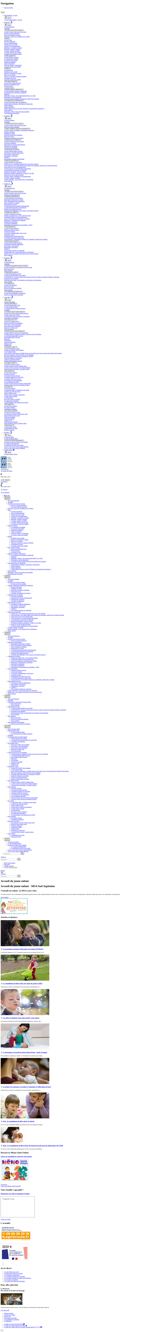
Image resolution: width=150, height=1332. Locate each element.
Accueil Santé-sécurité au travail (13, 242)
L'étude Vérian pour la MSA (12, 315)
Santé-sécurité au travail (11, 241)
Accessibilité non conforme (11, 1319)
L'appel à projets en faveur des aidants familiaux (17, 367)
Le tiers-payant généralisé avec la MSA (15, 275)
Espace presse (9, 425)
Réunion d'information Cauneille (13, 361)
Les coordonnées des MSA (11, 382)
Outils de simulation (9, 417)
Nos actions (8, 386)
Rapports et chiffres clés (10, 328)
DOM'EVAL (7, 345)
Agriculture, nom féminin (11, 318)
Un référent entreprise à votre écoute (14, 238)
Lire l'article (4, 1310)
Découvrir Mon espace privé (12, 415)
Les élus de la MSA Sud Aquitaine (13, 440)
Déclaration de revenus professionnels (14, 144)
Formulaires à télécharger (11, 422)
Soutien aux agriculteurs (11, 160)
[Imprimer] (2, 872)
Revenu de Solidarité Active (12, 84)
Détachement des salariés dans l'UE (14, 236)
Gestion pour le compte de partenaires (14, 394)
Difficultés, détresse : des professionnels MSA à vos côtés (20, 95)
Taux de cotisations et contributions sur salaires (17, 218)
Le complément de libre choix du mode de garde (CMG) (22, 983)
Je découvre (4, 1184)
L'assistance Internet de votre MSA (13, 377)
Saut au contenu (8, 7)
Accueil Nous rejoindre (10, 406)
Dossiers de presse (9, 430)
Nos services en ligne (10, 410)
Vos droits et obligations (10, 147)
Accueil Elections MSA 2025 (12, 305)
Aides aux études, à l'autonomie (13, 65)
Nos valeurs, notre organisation (12, 324)
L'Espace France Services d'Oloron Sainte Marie (17, 383)
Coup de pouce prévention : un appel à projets (16, 369)
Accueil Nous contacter (10, 372)
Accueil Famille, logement (11, 57)
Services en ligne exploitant (11, 127)
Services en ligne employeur (12, 195)
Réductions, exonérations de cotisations (15, 220)
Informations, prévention (11, 156)
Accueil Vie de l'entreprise (11, 228)
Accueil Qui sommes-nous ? (12, 321)
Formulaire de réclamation (11, 278)
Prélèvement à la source (10, 204)
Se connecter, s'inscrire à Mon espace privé (16, 414)
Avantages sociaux (9, 234)
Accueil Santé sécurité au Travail (13, 151)
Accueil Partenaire (9, 262)
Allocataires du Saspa (10, 78)
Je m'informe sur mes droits (11, 113)
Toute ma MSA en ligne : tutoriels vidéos (15, 423)
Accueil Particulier (9, 27)
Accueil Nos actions (9, 388)
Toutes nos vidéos (6, 1219)
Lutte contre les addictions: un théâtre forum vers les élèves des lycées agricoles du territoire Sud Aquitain (33, 353)
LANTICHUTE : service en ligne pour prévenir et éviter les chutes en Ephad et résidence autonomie (31, 277)
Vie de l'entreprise (9, 226)
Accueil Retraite (8, 70)
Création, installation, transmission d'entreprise (17, 128)
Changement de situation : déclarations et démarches (18, 104)
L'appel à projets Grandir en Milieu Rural (15, 366)
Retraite (7, 68)
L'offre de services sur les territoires (14, 331)
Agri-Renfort (7, 340)
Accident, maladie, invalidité (12, 51)
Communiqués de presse (11, 428)
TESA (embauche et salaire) (12, 203)
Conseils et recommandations (12, 46)
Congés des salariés (9, 231)
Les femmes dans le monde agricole (14, 311)
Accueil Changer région (10, 454)
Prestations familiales (10, 62)
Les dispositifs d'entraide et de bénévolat (15, 207)
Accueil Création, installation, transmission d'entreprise (19, 130)
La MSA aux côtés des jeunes (12, 391)
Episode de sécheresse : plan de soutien (15, 172)
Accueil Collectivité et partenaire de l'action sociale (18, 267)
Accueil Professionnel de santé (12, 274)
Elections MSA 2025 (10, 303)
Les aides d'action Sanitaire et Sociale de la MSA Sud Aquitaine (21, 99)
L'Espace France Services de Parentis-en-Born (17, 385)
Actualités (7, 28)
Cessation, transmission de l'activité (13, 138)
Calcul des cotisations (10, 143)
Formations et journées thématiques (13, 153)
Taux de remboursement (10, 43)
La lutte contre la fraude (10, 396)
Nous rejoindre (8, 404)
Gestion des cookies (9, 1315)
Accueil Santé (8, 40)
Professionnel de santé (11, 272)
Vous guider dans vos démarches (13, 100)
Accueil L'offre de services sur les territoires (16, 332)
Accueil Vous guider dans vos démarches (15, 102)
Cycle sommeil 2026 (9, 351)
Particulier (7, 864)
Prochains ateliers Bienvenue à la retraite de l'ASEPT (18, 356)
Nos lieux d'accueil (9, 374)
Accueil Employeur (9, 188)
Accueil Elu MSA (9, 437)
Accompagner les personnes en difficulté (15, 92)
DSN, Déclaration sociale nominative (14, 201)
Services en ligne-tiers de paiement (13, 295)
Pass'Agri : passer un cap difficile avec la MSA (17, 36)
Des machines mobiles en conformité (14, 159)
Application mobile (9, 418)
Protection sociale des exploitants (13, 135)
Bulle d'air (7, 339)
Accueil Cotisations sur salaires (12, 214)
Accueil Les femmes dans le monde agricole (16, 313)
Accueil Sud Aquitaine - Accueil (13, 20)
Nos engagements (9, 329)
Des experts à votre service (11, 154)
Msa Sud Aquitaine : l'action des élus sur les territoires (19, 355)
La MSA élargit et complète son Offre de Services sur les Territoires (22, 334)
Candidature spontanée (10, 409)
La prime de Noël (9, 87)
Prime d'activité (8, 86)
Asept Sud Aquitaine (10, 342)
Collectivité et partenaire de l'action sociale (16, 265)
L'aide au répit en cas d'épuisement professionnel (17, 168)
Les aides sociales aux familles (12, 67)
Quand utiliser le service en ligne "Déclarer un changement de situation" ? (24, 108)
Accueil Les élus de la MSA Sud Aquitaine (16, 442)
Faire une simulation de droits (12, 35)
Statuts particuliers (9, 107)
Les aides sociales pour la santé (12, 52)
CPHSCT (7, 157)
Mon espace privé (9, 269)
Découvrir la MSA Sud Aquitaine (13, 323)
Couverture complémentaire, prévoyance (15, 233)
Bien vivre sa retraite (9, 75)
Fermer (8, 499)
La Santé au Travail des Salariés (13, 54)
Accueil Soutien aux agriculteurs (13, 162)
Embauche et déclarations (11, 196)
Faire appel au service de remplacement (15, 167)
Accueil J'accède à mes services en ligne (15, 32)
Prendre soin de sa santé (10, 44)
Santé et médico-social (10, 393)
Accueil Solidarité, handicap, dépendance (15, 91)
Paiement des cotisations (10, 146)
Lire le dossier (4, 897)
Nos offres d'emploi (9, 407)
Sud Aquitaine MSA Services (12, 337)
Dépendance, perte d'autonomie (12, 97)
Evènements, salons (10, 347)
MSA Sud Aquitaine (9, 863)
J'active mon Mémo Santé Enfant (10, 1186)
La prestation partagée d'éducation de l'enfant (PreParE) (23, 949)
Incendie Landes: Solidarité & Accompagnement (17, 176)
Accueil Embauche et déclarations (13, 198)
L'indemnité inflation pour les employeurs (15, 217)
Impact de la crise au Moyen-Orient (14, 175)
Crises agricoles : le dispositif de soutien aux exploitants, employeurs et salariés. (26, 239)
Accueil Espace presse (10, 427)
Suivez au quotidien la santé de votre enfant (16, 1156)
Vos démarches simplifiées (11, 401)
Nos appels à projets (10, 362)
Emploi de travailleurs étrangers (12, 209)
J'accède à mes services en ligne (13, 30)
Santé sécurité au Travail (11, 149)
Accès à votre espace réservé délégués (14, 448)
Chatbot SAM (8, 420)
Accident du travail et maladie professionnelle (16, 206)
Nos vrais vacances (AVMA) (12, 399)
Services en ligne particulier (11, 33)
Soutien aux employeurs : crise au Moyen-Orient (17, 215)
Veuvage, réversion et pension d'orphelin (15, 76)
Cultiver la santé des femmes (12, 359)
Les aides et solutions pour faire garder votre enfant (21, 1018)
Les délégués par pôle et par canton (13, 445)
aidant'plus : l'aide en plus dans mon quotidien (16, 111)
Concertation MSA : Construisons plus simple (16, 390)
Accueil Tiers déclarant (10, 285)
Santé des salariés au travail (11, 230)
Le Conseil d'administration (11, 443)
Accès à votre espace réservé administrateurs (16, 446)
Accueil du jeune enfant (10, 60)
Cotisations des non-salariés (12, 140)
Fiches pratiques (8, 105)
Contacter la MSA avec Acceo (12, 379)
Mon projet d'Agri (9, 136)
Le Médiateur (8, 1321)
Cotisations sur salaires (11, 212)
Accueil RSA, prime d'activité (12, 83)
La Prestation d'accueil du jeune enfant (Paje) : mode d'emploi (25, 1052)
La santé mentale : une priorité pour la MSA (16, 402)
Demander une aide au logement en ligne (15, 1194)
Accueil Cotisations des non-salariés (14, 141)
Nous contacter (8, 110)
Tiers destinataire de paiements (13, 291)
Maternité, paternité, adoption (12, 49)
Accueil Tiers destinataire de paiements (14, 293)
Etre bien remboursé (9, 41)
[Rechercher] (22, 853)
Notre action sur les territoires (12, 326)
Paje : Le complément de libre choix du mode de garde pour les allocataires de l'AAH (33, 1145)
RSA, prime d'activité (10, 81)
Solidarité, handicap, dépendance (13, 89)
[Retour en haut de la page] (2, 1330)
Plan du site (7, 1316)
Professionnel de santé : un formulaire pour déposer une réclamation (22, 280)
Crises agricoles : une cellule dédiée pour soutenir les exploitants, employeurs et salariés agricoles (30, 165)
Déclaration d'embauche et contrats (13, 200)
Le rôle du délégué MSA (11, 307)
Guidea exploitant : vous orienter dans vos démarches (18, 179)
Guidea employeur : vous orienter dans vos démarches (19, 252)
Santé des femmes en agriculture (13, 358)
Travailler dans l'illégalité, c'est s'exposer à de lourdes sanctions (21, 210)
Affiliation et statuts (9, 133)
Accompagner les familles (11, 59)
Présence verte (8, 343)
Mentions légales (8, 1313)
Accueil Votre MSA (9, 302)
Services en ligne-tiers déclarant (12, 288)
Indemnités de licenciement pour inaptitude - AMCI (18, 225)
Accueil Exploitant (9, 120)
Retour (9, 18)
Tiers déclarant (9, 283)
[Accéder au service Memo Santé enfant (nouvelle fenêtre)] (15, 1180)
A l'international (8, 398)
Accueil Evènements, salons (12, 348)
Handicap (6, 94)
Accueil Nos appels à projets (12, 364)
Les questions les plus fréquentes (13, 380)
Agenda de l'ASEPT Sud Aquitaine (14, 350)
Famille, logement (9, 55)
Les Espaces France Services (12, 375)
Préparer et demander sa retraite (12, 73)
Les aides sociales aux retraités (12, 79)
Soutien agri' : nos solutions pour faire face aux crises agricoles (21, 164)
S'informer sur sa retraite (10, 72)
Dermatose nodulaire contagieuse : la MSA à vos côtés (19, 173)
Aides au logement (9, 63)
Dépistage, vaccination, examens (13, 48)
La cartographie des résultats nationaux (14, 308)
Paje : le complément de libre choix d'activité (18, 1121)
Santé (6, 38)
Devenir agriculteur (9, 132)
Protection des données (10, 1318)
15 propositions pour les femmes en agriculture (17, 316)
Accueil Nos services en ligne (12, 412)
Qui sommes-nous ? (10, 319)
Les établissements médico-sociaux (13, 336)
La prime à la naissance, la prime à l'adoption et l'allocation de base (27, 1087)
